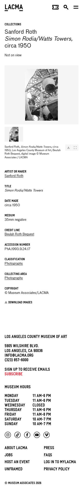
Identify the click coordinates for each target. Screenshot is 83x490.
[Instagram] (8, 435)
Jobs (9, 456)
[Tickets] (55, 8)
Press (49, 448)
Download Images (20, 303)
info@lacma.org (19, 356)
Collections (13, 25)
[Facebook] (27, 435)
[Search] (66, 8)
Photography (14, 278)
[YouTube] (37, 435)
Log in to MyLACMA (60, 462)
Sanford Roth (14, 176)
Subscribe (14, 375)
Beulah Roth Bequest (19, 234)
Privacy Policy (57, 470)
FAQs (48, 456)
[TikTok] (17, 435)
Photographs (14, 263)
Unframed (14, 470)
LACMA (14, 8)
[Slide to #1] (14, 134)
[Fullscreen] (75, 147)
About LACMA (16, 448)
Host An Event (17, 462)
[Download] (68, 147)
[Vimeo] (46, 435)
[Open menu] (76, 8)
